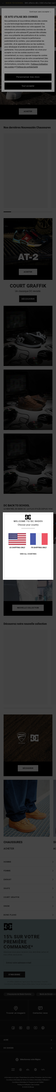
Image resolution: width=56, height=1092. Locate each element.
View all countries (28, 554)
